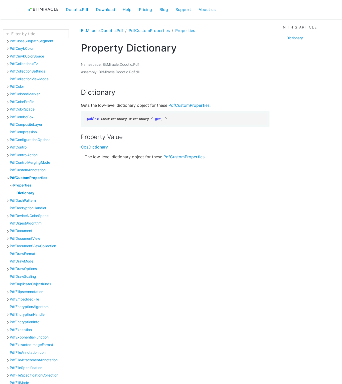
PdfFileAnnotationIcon (28, 352)
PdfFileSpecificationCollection (34, 375)
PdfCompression (23, 132)
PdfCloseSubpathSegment (31, 41)
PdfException (21, 330)
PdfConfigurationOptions (30, 140)
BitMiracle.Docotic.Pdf (102, 30)
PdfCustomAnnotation (28, 170)
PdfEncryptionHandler (28, 314)
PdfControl (18, 147)
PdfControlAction (24, 155)
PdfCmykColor (22, 48)
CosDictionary (94, 147)
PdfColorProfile (22, 102)
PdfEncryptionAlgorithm (29, 306)
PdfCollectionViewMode (29, 79)
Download (105, 9)
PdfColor (17, 86)
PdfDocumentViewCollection (33, 246)
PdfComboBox (22, 117)
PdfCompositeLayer (26, 124)
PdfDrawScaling (23, 276)
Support (183, 9)
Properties (22, 185)
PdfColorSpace (22, 109)
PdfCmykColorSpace (27, 56)
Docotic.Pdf (77, 9)
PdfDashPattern (23, 200)
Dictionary (25, 193)
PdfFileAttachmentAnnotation (34, 360)
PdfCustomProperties (28, 178)
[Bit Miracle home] (45, 9)
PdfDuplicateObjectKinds (30, 284)
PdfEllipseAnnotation (26, 292)
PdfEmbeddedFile (24, 299)
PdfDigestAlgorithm (26, 223)
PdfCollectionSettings (27, 71)
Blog (163, 9)
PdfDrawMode (21, 261)
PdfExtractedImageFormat (31, 344)
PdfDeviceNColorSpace (29, 216)
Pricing (145, 9)
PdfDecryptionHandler (28, 208)
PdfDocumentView (25, 238)
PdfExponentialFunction (29, 337)
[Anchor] (120, 92)
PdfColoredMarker (25, 94)
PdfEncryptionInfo (24, 322)
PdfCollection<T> (24, 64)
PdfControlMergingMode (30, 162)
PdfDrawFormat (22, 254)
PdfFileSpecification (26, 368)
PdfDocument (21, 230)
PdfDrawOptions (23, 268)
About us (207, 9)
